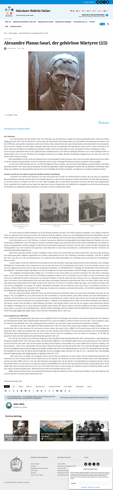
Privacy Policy (91, 487)
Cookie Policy (84, 487)
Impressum (97, 487)
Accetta (73, 483)
